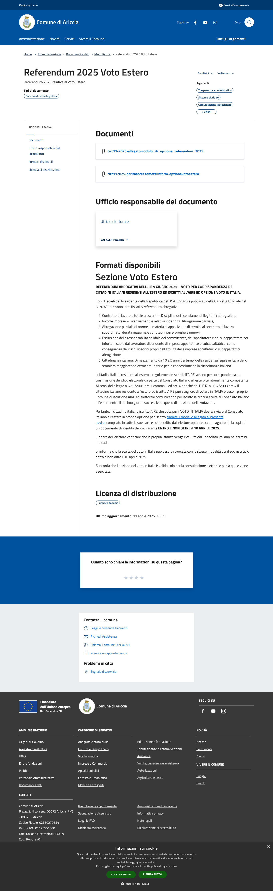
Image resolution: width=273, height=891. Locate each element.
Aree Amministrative (33, 749)
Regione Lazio (28, 5)
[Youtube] (204, 22)
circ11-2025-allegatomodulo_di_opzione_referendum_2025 (155, 151)
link (175, 866)
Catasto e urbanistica (92, 777)
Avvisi (200, 756)
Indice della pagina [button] (40, 127)
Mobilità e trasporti (91, 785)
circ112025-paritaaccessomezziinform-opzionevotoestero (153, 174)
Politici (23, 770)
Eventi (200, 783)
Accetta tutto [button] (121, 874)
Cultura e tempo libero (93, 749)
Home (28, 54)
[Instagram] (214, 22)
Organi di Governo (31, 741)
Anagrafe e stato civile (93, 741)
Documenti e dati (77, 54)
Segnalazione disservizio (94, 813)
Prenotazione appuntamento (97, 806)
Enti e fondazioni (30, 763)
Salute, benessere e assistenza (158, 763)
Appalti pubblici (88, 770)
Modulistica (102, 54)
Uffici (22, 756)
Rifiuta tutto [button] (152, 874)
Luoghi (201, 776)
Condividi (203, 73)
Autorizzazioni (147, 770)
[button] (136, 883)
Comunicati (204, 749)
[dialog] (136, 866)
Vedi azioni (224, 73)
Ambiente (143, 756)
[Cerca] (249, 22)
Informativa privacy (150, 813)
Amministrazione (49, 54)
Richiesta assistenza (92, 827)
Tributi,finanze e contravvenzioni (159, 748)
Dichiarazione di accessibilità (156, 827)
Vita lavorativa (88, 756)
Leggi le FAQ (86, 820)
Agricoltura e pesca (150, 777)
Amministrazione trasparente (157, 806)
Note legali (144, 820)
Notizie (201, 741)
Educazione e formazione (154, 741)
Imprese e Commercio (92, 763)
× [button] (268, 846)
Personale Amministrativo (36, 777)
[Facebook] (194, 22)
